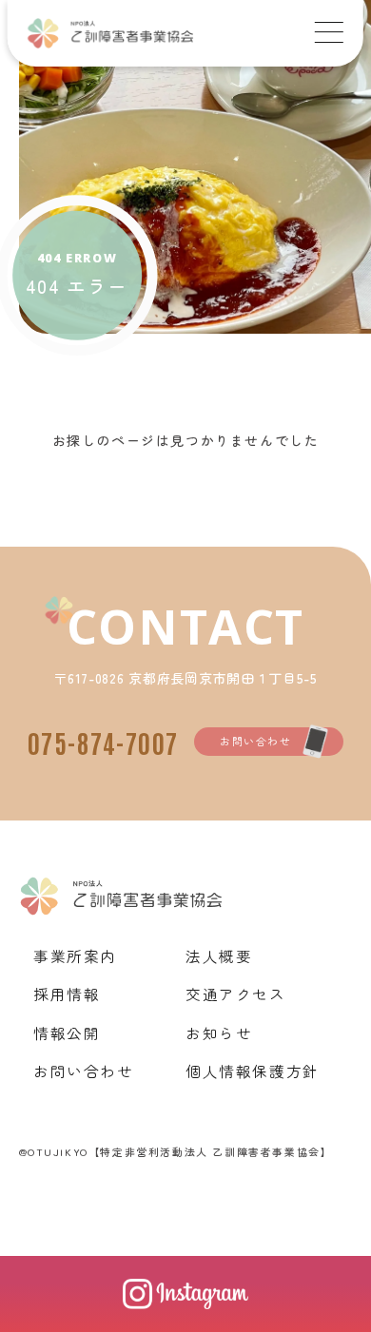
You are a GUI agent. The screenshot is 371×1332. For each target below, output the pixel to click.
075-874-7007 (103, 741)
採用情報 (66, 993)
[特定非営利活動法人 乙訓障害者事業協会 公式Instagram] (185, 1294)
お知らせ (219, 1032)
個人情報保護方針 (253, 1070)
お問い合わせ (256, 740)
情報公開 (66, 1032)
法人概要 (219, 955)
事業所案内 (75, 955)
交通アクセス (236, 993)
